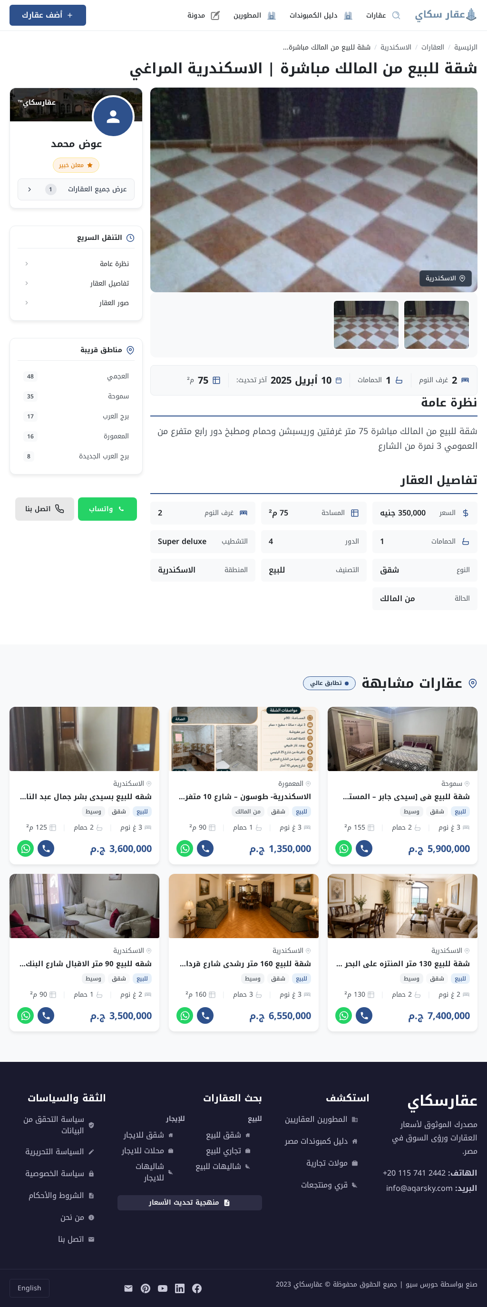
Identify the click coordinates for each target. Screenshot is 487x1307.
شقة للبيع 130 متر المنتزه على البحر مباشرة (394, 963)
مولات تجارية (327, 1163)
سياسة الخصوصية (54, 1173)
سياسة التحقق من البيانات (53, 1125)
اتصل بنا (71, 1239)
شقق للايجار (144, 1135)
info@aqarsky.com (419, 1187)
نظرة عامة (114, 263)
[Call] (364, 848)
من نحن (72, 1217)
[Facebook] (197, 1288)
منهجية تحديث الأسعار (184, 1202)
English (29, 1288)
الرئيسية (465, 47)
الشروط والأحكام (56, 1195)
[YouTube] (162, 1288)
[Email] (128, 1288)
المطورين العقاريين (316, 1119)
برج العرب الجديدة (78, 456)
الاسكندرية (395, 47)
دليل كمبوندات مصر (316, 1141)
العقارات (432, 47)
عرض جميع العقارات (88, 189)
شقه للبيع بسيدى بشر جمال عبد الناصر (84, 796)
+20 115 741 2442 (414, 1172)
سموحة (78, 396)
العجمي (78, 376)
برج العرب (78, 416)
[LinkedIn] (180, 1288)
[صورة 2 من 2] (366, 325)
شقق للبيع (223, 1135)
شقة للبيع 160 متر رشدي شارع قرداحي (242, 963)
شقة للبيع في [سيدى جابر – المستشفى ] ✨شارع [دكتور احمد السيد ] (347, 796)
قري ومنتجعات (324, 1185)
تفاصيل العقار (109, 283)
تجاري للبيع (223, 1151)
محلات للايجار (143, 1151)
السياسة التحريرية (54, 1152)
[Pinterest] (145, 1288)
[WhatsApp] (343, 848)
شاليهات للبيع (218, 1166)
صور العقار (114, 303)
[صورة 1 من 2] (436, 325)
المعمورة (78, 436)
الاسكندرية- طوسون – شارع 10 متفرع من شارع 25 (224, 796)
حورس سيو (422, 1284)
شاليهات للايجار (150, 1172)
